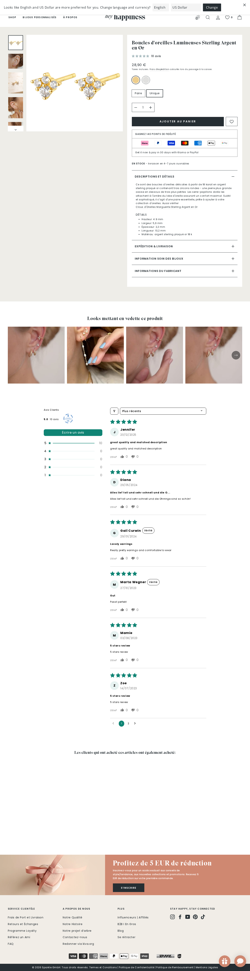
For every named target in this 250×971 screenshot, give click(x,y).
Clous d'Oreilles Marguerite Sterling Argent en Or (166, 207)
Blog (121, 931)
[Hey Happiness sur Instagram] (172, 917)
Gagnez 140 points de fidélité (155, 134)
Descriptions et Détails (154, 176)
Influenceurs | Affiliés (133, 917)
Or (136, 80)
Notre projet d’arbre (77, 931)
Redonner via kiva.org (78, 944)
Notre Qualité (72, 917)
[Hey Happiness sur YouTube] (187, 917)
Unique (155, 93)
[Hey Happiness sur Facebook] (180, 917)
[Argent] (146, 81)
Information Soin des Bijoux (159, 259)
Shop (12, 17)
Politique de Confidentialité (136, 967)
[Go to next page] (136, 723)
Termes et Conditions (103, 967)
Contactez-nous (75, 937)
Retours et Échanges (23, 924)
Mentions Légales (207, 967)
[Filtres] (114, 411)
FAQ (11, 944)
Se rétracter (126, 937)
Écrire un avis (73, 432)
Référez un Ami (19, 937)
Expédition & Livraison (154, 246)
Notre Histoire (72, 924)
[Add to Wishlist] (232, 121)
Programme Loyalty (22, 931)
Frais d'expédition (159, 69)
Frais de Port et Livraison (26, 917)
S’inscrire (128, 887)
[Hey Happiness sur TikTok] (203, 917)
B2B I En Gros (127, 924)
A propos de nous (76, 908)
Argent (146, 80)
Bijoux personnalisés (39, 17)
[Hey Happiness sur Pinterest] (195, 917)
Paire (138, 93)
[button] (141, 56)
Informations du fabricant (158, 271)
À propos (70, 17)
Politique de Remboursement (175, 967)
